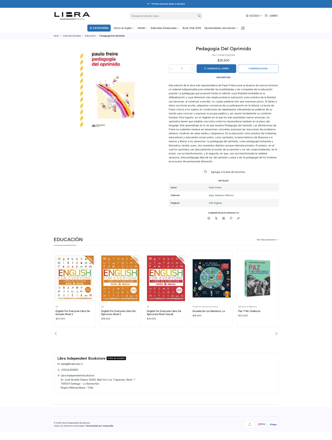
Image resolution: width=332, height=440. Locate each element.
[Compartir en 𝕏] (216, 218)
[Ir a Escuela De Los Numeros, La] (212, 278)
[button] (98, 28)
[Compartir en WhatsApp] (223, 218)
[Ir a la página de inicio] (72, 15)
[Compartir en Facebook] (208, 218)
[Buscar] (199, 15)
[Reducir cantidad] (171, 69)
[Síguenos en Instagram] (243, 28)
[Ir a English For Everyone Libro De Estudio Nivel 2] (75, 278)
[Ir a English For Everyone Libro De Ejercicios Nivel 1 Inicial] (166, 278)
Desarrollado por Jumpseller (99, 426)
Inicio (56, 36)
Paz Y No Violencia (249, 311)
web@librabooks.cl (72, 363)
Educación (90, 36)
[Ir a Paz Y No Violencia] (257, 278)
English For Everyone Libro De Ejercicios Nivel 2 (118, 313)
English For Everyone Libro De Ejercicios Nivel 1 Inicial (164, 313)
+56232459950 (69, 369)
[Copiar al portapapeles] (238, 218)
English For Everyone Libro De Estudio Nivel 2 (73, 313)
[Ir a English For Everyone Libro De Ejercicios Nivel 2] (120, 278)
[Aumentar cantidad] (192, 69)
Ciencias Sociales (72, 36)
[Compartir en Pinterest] (231, 218)
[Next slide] (275, 334)
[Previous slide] (56, 334)
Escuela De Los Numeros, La (209, 311)
